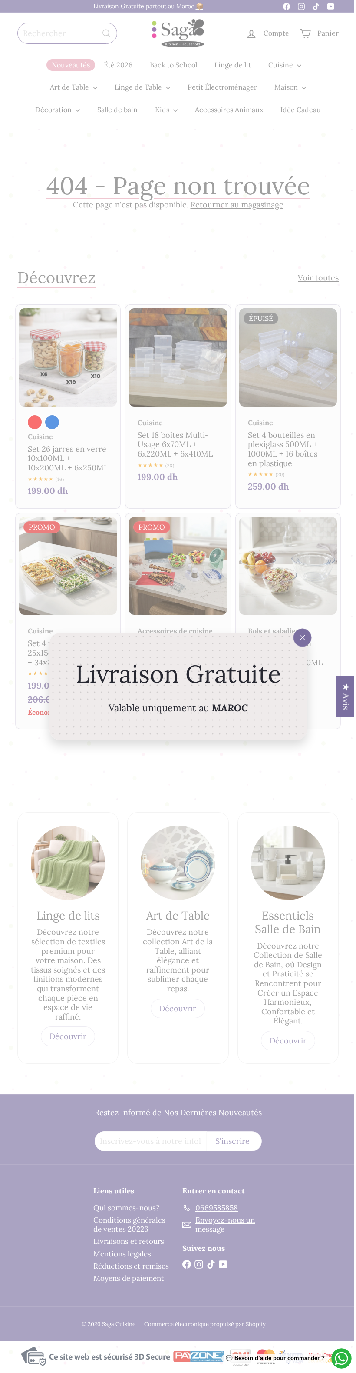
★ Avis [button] (339, 696)
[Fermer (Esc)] (299, 638)
